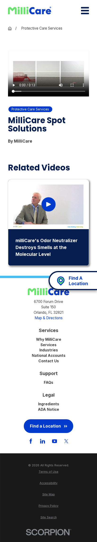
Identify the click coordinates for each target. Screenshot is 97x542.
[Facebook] (30, 441)
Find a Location (45, 426)
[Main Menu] (85, 11)
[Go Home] (10, 28)
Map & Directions (49, 318)
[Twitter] (66, 441)
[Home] (29, 10)
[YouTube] (54, 441)
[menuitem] (48, 471)
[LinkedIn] (42, 441)
